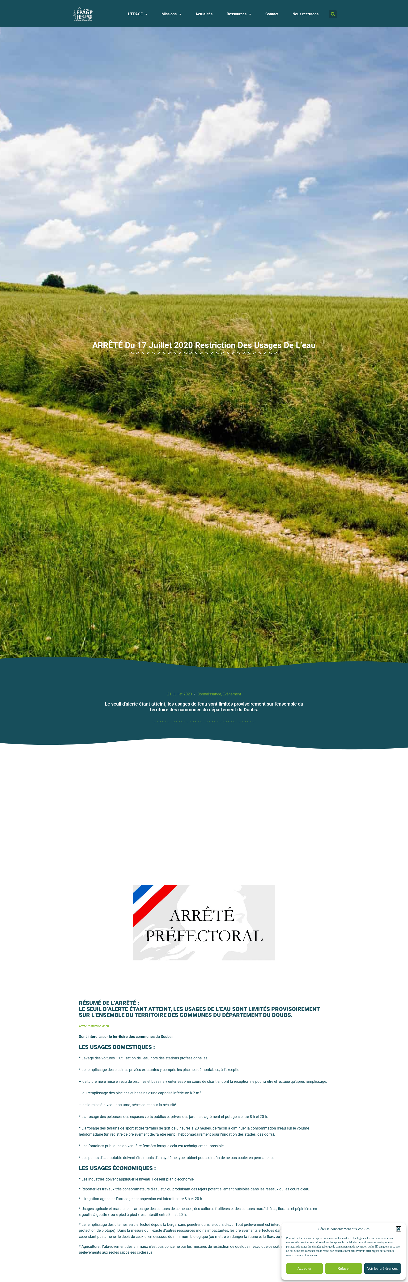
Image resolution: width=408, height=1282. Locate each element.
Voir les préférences (382, 1268)
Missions (169, 14)
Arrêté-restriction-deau (94, 1026)
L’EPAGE (135, 14)
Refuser (343, 1268)
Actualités (204, 14)
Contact (271, 14)
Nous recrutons (306, 14)
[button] (398, 1229)
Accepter (304, 1268)
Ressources (236, 14)
